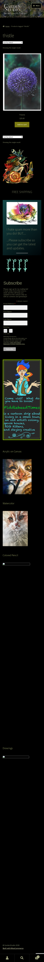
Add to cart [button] (22, 124)
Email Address (9, 304)
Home (7, 26)
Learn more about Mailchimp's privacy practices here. (14, 343)
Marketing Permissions (9, 336)
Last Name (7, 319)
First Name (7, 311)
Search (22, 958)
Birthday (6, 327)
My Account (7, 958)
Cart (33, 956)
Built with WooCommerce (13, 948)
